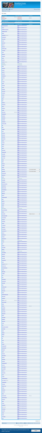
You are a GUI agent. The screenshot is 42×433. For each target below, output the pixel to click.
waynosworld (4, 395)
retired (3, 323)
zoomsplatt (3, 416)
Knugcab (3, 219)
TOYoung (3, 384)
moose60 (3, 258)
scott (3, 342)
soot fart (3, 365)
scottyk (3, 344)
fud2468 (3, 165)
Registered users (19, 19)
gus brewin (3, 178)
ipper (3, 199)
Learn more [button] (7, 431)
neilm (3, 262)
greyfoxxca (3, 175)
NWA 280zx (3, 271)
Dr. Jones (3, 133)
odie (2, 277)
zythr (3, 418)
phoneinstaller (4, 302)
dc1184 (3, 110)
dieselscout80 (4, 123)
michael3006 (4, 252)
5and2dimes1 (4, 37)
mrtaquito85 (4, 260)
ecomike (3, 142)
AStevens (3, 54)
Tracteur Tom (4, 386)
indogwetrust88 (4, 197)
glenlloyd (3, 169)
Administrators (4, 15)
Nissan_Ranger (4, 18)
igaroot (3, 195)
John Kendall (3, 208)
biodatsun (3, 68)
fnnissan (3, 163)
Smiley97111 (3, 19)
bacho (3, 58)
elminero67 (3, 150)
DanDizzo (3, 102)
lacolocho (3, 227)
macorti (3, 245)
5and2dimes (4, 35)
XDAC (3, 401)
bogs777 (3, 72)
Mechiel (3, 249)
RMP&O (3, 334)
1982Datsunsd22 (4, 31)
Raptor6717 (3, 313)
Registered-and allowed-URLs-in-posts (8, 24)
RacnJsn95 (3, 311)
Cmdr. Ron (3, 91)
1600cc (3, 27)
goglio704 (3, 171)
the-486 (3, 376)
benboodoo (3, 63)
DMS (2, 127)
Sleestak (3, 357)
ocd (2, 275)
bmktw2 (3, 70)
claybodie (3, 89)
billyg (3, 66)
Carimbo (3, 81)
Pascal (3, 292)
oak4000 (3, 273)
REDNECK (3, 319)
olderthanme (4, 281)
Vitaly (3, 393)
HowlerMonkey (4, 189)
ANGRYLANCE (4, 48)
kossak (3, 223)
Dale (2, 100)
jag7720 (3, 201)
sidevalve (3, 353)
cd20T (3, 83)
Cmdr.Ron (3, 93)
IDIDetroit (3, 193)
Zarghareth (3, 405)
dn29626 (3, 129)
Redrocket (3, 321)
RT (2, 338)
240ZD (3, 33)
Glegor (3, 167)
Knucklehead (4, 217)
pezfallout (3, 298)
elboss (3, 146)
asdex (3, 52)
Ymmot (3, 403)
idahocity (3, 191)
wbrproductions (4, 397)
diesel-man (3, 112)
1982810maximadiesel (5, 29)
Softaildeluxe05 (4, 363)
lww (2, 243)
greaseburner (4, 173)
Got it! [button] (36, 430)
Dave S (3, 106)
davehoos (3, 108)
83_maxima (3, 39)
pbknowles (3, 296)
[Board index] (8, 5)
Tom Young (3, 380)
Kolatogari (3, 221)
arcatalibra (3, 50)
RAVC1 (3, 315)
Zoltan (3, 414)
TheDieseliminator (4, 378)
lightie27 (3, 240)
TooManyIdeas (4, 382)
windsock (3, 399)
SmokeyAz (3, 359)
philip (3, 300)
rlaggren (3, 332)
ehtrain (3, 144)
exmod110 (3, 154)
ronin (3, 336)
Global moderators (5, 21)
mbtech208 (3, 247)
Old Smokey (4, 279)
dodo (3, 131)
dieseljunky (3, 121)
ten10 (3, 374)
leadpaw (3, 236)
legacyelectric (4, 238)
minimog (3, 256)
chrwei (3, 87)
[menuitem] (7, 9)
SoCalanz (3, 361)
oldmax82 (3, 283)
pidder (3, 304)
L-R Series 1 (4, 225)
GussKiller (3, 180)
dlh (2, 125)
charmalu (3, 85)
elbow (3, 148)
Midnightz (3, 254)
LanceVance (4, 229)
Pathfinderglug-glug (5, 294)
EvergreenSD (4, 152)
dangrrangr (3, 104)
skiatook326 (4, 355)
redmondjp (3, 317)
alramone (3, 46)
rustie (3, 340)
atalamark (3, 56)
